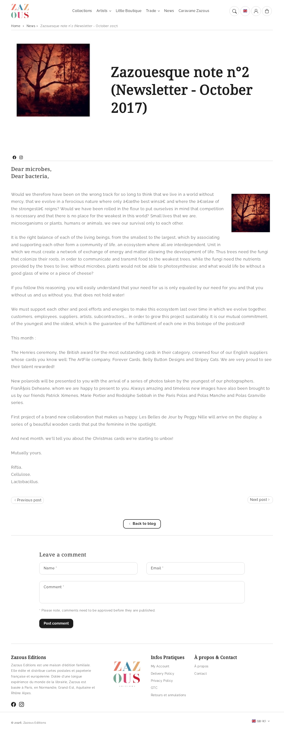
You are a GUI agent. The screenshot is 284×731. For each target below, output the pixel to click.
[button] (234, 11)
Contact (200, 673)
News (31, 26)
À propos (201, 666)
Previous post (28, 500)
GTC (154, 688)
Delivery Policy (162, 673)
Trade (151, 11)
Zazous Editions (34, 722)
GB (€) (261, 721)
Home (15, 26)
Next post (259, 500)
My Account (160, 666)
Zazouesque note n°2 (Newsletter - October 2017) (79, 26)
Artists (102, 11)
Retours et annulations (168, 695)
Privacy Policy (162, 680)
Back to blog (144, 523)
